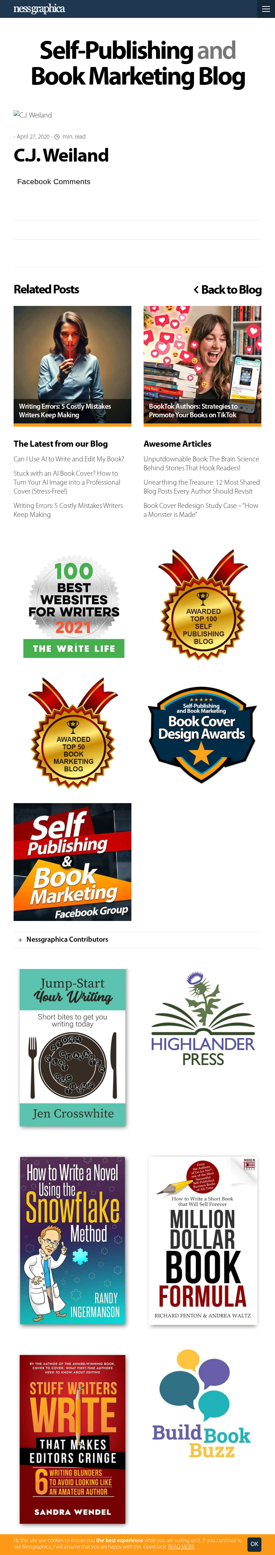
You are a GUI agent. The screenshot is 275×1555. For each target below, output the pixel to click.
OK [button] (254, 1544)
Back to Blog (230, 290)
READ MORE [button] (181, 1547)
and (137, 65)
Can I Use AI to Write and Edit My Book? (69, 459)
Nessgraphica (39, 9)
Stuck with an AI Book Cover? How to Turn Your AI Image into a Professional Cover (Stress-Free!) (67, 482)
